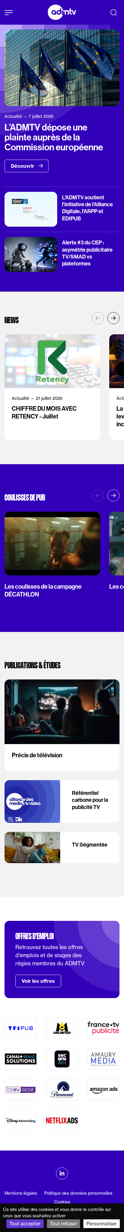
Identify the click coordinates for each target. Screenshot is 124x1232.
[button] (113, 318)
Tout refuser (63, 1224)
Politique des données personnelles (78, 1193)
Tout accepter (25, 1224)
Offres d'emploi (34, 936)
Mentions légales (21, 1193)
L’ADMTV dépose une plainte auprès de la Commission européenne (54, 137)
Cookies (62, 1202)
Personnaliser (101, 1224)
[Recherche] (113, 12)
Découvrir (23, 166)
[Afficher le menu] (9, 12)
